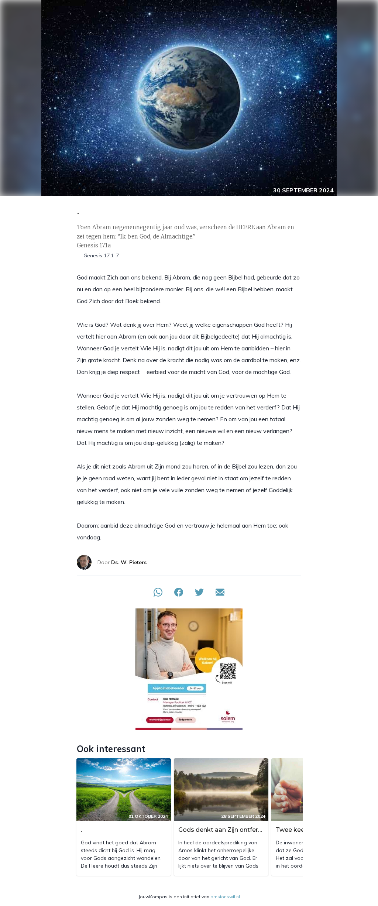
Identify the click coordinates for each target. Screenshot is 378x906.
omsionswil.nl (225, 896)
